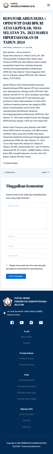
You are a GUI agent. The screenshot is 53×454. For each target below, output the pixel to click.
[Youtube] (21, 322)
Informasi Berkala (26, 380)
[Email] (41, 322)
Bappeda (26, 427)
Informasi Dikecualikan (26, 399)
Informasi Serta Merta (26, 386)
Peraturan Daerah (26, 365)
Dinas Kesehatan (26, 414)
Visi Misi (26, 343)
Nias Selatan (26, 337)
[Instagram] (31, 322)
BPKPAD (26, 420)
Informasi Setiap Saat (26, 393)
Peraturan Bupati (26, 358)
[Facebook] (12, 322)
